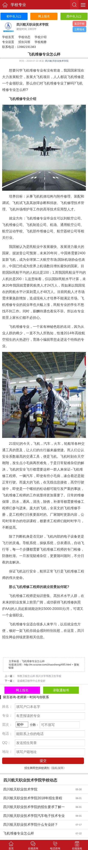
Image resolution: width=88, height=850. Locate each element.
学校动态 (24, 37)
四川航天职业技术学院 (57, 61)
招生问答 (24, 42)
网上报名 (22, 690)
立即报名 (79, 29)
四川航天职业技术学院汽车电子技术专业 (36, 816)
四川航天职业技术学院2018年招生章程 (36, 798)
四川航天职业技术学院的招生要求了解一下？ (36, 808)
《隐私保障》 (57, 768)
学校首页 (8, 37)
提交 (43, 761)
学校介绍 (41, 37)
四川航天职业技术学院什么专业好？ (36, 824)
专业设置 (8, 42)
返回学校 (79, 23)
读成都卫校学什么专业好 (31, 680)
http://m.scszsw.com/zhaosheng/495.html (47, 664)
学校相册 (41, 42)
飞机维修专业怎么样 (36, 833)
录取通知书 (61, 690)
